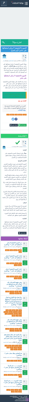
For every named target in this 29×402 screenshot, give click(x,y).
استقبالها (12, 114)
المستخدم (12, 293)
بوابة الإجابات (22, 110)
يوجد (6, 313)
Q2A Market (25, 399)
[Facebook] (16, 119)
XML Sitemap (16, 397)
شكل (13, 345)
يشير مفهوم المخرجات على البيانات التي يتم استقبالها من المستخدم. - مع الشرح (14, 321)
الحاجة (20, 312)
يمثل (20, 345)
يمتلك (16, 360)
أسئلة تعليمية (11, 60)
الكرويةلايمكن (10, 374)
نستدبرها (5, 312)
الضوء (17, 345)
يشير (20, 291)
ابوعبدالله (20, 308)
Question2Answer (24, 400)
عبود (21, 248)
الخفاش (19, 360)
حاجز (8, 114)
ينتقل (6, 345)
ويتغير (15, 347)
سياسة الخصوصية (13, 396)
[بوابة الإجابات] (17, 3)
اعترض (20, 349)
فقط (8, 347)
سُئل (26, 60)
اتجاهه (11, 347)
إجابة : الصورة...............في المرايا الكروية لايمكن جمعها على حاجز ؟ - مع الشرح (12, 382)
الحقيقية (20, 114)
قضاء (7, 310)
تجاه (17, 310)
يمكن (16, 114)
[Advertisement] (14, 23)
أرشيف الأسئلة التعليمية (22, 398)
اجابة (20, 276)
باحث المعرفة (19, 289)
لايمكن (20, 391)
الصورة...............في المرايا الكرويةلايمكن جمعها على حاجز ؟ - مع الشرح (13, 367)
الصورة (24, 114)
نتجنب (20, 313)
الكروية (8, 389)
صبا (17, 343)
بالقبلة (13, 315)
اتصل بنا (25, 396)
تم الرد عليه (24, 146)
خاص (17, 315)
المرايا (16, 374)
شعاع (10, 345)
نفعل (20, 310)
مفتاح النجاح (19, 358)
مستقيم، (19, 347)
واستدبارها (11, 313)
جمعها (5, 374)
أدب (20, 315)
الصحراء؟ (15, 312)
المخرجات (12, 291)
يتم (20, 293)
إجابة (20, 263)
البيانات (7, 291)
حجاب (12, 360)
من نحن (20, 396)
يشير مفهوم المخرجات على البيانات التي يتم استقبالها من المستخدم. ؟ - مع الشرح (14, 284)
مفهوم (16, 291)
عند (10, 310)
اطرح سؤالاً (17, 42)
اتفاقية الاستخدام (24, 397)
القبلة (14, 310)
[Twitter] (13, 119)
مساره (16, 349)
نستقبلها (10, 312)
